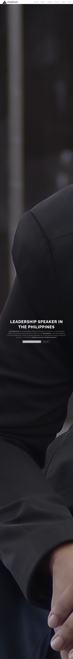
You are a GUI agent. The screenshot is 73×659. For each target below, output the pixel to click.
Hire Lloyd (46, 341)
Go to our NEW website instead (32, 341)
